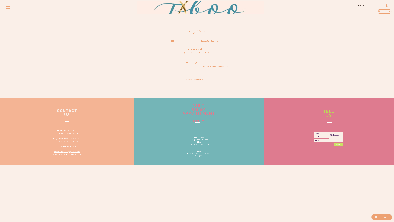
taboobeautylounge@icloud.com (67, 152)
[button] (8, 8)
